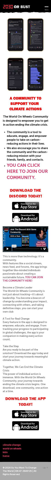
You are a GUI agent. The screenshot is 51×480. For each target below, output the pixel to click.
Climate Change (12, 444)
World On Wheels (12, 448)
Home (6, 455)
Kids (5, 452)
